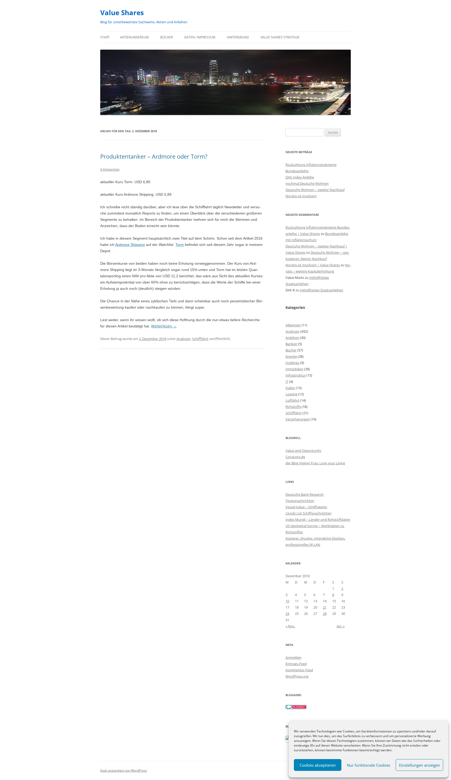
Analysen (183, 338)
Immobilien (294, 369)
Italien (290, 387)
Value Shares (122, 12)
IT (287, 381)
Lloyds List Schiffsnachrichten (308, 513)
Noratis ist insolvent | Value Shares (313, 265)
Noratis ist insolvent (301, 196)
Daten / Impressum (199, 37)
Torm (179, 244)
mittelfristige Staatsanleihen (321, 290)
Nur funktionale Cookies (368, 765)
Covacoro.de (295, 456)
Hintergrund (238, 37)
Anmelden (293, 657)
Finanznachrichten (300, 500)
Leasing (291, 394)
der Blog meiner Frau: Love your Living (315, 463)
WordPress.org (297, 676)
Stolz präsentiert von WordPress (123, 770)
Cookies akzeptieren (318, 765)
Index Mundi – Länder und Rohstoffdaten (318, 519)
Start (105, 37)
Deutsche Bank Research (305, 494)
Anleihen (292, 337)
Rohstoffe (293, 406)
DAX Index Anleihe (300, 177)
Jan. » (341, 626)
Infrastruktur (296, 375)
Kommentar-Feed (299, 670)
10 (287, 601)
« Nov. (290, 626)
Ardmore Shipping (130, 244)
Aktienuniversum (134, 37)
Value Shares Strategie (280, 37)
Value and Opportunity (303, 450)
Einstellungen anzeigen (419, 765)
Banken (291, 344)
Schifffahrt (200, 338)
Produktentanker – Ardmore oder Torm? (153, 156)
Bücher (166, 37)
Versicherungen (298, 419)
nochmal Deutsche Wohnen (307, 183)
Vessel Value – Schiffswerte (306, 507)
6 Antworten (110, 169)
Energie (291, 356)
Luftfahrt (292, 400)
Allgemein (293, 325)
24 (287, 613)
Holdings (292, 362)
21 (325, 607)
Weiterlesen (164, 325)
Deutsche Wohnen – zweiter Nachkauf (315, 189)
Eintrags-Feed (296, 663)
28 (325, 613)
